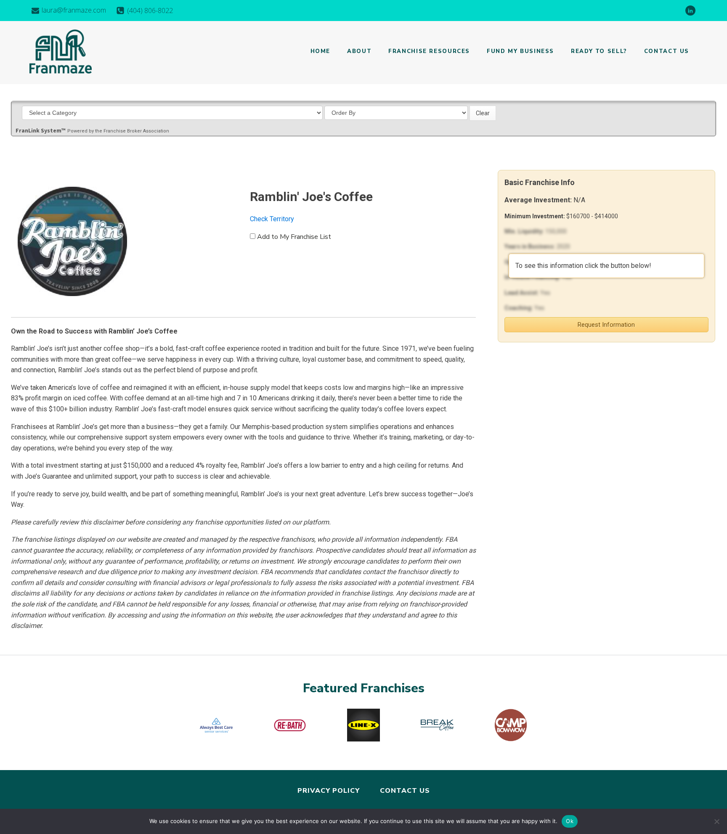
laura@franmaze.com (74, 10)
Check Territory (272, 219)
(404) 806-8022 (150, 10)
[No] (716, 821)
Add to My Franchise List (294, 236)
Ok (569, 821)
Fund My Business (520, 51)
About (359, 51)
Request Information (606, 324)
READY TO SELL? (599, 51)
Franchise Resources (429, 51)
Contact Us (666, 51)
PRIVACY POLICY (328, 790)
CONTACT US (405, 790)
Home (320, 51)
